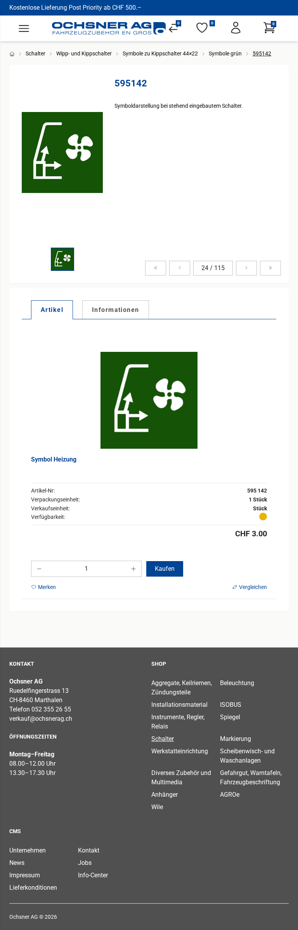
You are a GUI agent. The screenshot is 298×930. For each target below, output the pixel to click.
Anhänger (164, 794)
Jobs (85, 862)
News (16, 862)
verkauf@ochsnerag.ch (40, 718)
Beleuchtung (237, 683)
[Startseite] (109, 28)
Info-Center (93, 875)
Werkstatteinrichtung (179, 751)
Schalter (35, 53)
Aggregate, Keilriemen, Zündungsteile (181, 687)
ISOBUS (230, 704)
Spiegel (230, 717)
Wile (157, 807)
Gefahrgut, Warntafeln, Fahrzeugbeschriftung (251, 777)
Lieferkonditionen (33, 887)
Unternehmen (27, 850)
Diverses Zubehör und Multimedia (181, 777)
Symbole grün (225, 53)
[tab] (52, 309)
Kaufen (165, 568)
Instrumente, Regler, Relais (177, 721)
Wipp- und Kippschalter (84, 53)
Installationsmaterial (179, 704)
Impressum (24, 875)
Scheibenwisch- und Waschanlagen (247, 755)
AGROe (229, 794)
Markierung (235, 738)
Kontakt (88, 850)
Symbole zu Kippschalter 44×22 (160, 53)
